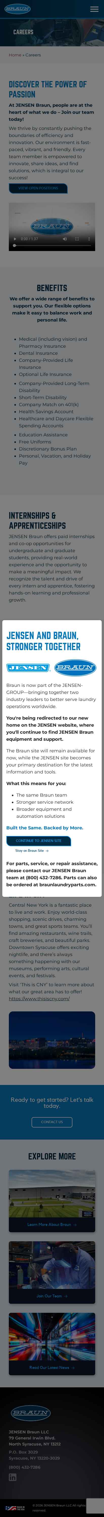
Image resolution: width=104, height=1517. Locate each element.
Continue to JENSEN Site (39, 841)
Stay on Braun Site (29, 851)
